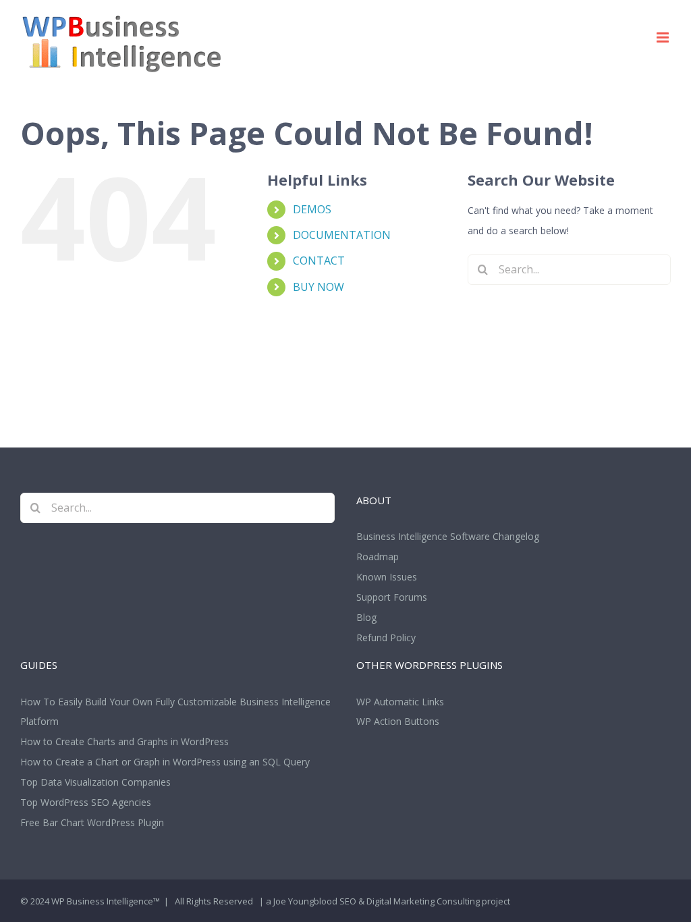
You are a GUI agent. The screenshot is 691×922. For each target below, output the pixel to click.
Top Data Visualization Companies (95, 782)
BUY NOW (318, 286)
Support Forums (391, 597)
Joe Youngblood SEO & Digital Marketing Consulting (376, 901)
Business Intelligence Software (423, 536)
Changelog (516, 536)
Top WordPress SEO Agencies (85, 802)
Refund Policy (386, 637)
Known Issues (386, 576)
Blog (366, 617)
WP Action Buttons (397, 721)
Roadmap (377, 556)
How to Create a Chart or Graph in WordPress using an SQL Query (165, 761)
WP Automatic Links (400, 701)
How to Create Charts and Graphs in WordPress (124, 741)
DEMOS (312, 209)
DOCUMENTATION (342, 234)
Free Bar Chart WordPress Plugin (92, 822)
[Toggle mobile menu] (664, 37)
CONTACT (319, 260)
